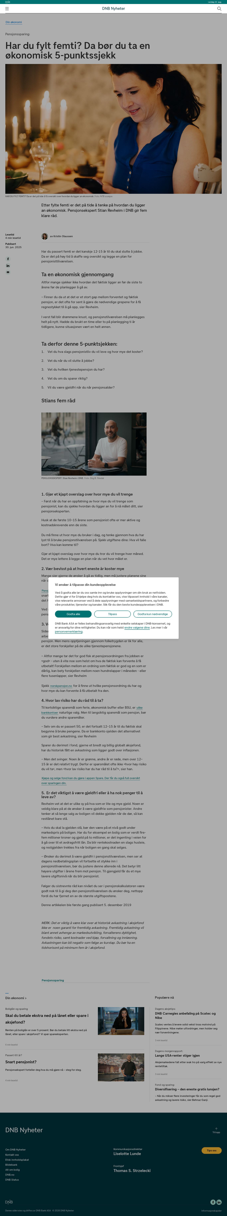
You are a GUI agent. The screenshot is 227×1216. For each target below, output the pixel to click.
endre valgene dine (137, 627)
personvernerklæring (68, 631)
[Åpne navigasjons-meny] (7, 8)
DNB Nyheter (113, 8)
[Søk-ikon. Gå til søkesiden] (219, 8)
